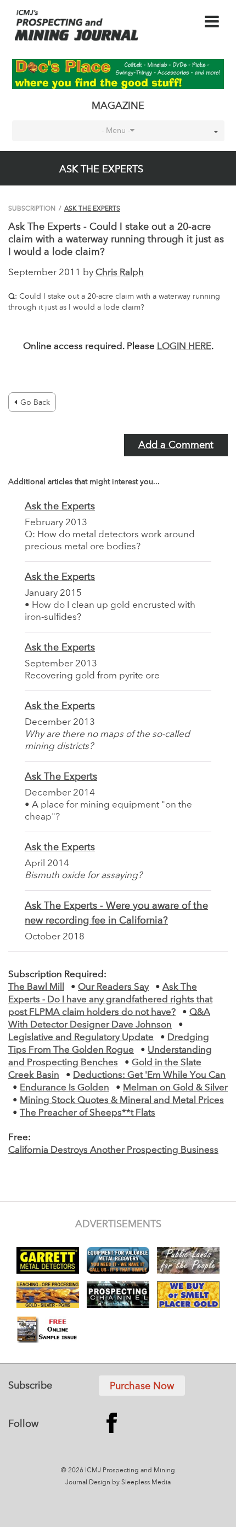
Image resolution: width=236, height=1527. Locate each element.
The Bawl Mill (36, 987)
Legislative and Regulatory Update (81, 1037)
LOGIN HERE (184, 346)
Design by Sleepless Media (130, 1482)
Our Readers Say (113, 987)
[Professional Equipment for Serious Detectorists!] (118, 74)
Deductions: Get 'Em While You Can (149, 1075)
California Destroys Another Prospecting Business (113, 1150)
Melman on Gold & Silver (175, 1088)
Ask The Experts (92, 209)
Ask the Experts (60, 507)
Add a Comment (175, 445)
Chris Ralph (119, 272)
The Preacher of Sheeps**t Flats (87, 1113)
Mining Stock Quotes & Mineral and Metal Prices (122, 1100)
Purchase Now (142, 1386)
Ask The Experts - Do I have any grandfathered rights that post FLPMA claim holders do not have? (110, 1000)
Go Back (35, 403)
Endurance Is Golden (64, 1088)
